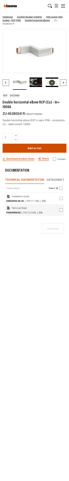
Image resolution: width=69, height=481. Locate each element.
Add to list (35, 148)
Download (53, 228)
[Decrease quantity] (16, 140)
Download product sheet (20, 158)
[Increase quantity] (16, 135)
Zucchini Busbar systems (29, 17)
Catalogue (8, 17)
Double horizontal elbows (37, 20)
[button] (50, 6)
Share (45, 158)
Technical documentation (24, 179)
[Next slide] (63, 82)
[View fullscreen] (61, 67)
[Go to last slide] (6, 82)
